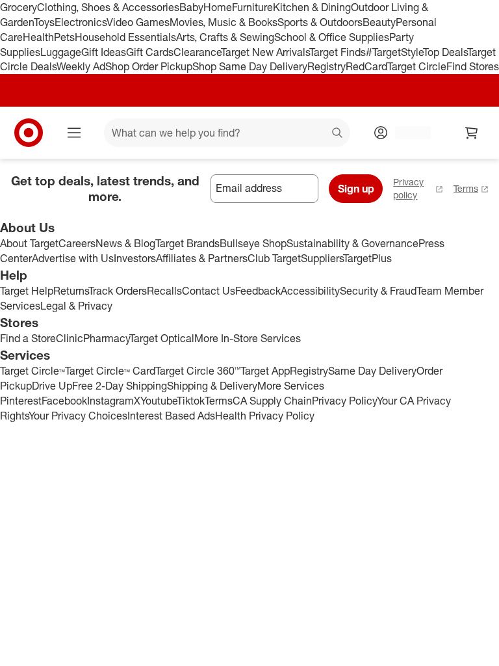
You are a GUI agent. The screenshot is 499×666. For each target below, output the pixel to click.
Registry (326, 66)
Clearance (197, 52)
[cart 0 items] (471, 132)
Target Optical (161, 338)
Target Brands (187, 243)
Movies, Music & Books (223, 22)
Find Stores (472, 66)
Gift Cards (149, 52)
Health (38, 37)
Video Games (138, 22)
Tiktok (191, 400)
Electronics (81, 22)
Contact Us (208, 290)
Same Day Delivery (372, 370)
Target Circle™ (32, 370)
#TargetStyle (394, 52)
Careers (77, 243)
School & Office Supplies (331, 37)
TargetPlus (367, 258)
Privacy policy (408, 188)
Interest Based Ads (171, 415)
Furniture (252, 7)
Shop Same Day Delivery (249, 66)
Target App (265, 370)
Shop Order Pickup (148, 66)
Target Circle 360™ (197, 370)
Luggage (60, 52)
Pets (64, 37)
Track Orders (117, 290)
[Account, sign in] (406, 132)
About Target (29, 243)
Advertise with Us (73, 258)
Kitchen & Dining (312, 7)
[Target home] (28, 132)
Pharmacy (106, 338)
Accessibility (310, 290)
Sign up (356, 188)
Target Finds (337, 52)
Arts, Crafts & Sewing (225, 37)
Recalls (164, 290)
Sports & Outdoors (320, 22)
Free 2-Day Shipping (119, 385)
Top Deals (445, 52)
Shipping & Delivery (212, 385)
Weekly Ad (81, 66)
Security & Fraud (378, 290)
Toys (44, 22)
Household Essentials (125, 37)
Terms (466, 188)
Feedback (258, 290)
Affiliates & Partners (202, 258)
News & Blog (125, 243)
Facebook (64, 400)
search (338, 133)
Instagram (110, 400)
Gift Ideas (103, 52)
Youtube (158, 400)
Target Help (26, 290)
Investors (135, 258)
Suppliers (322, 258)
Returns (70, 290)
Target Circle (416, 66)
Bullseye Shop (253, 243)
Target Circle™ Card (110, 370)
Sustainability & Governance (352, 243)
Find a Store (28, 338)
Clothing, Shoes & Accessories (108, 7)
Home (217, 7)
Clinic (69, 338)
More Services (290, 385)
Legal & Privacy (76, 305)
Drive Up (52, 385)
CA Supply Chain (272, 400)
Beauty (379, 22)
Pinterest (21, 400)
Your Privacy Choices (78, 415)
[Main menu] (74, 132)
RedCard (366, 66)
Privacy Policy (344, 400)
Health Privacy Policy (264, 415)
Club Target (274, 258)
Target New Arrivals (265, 52)
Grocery (18, 7)
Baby (191, 7)
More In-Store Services (247, 338)
